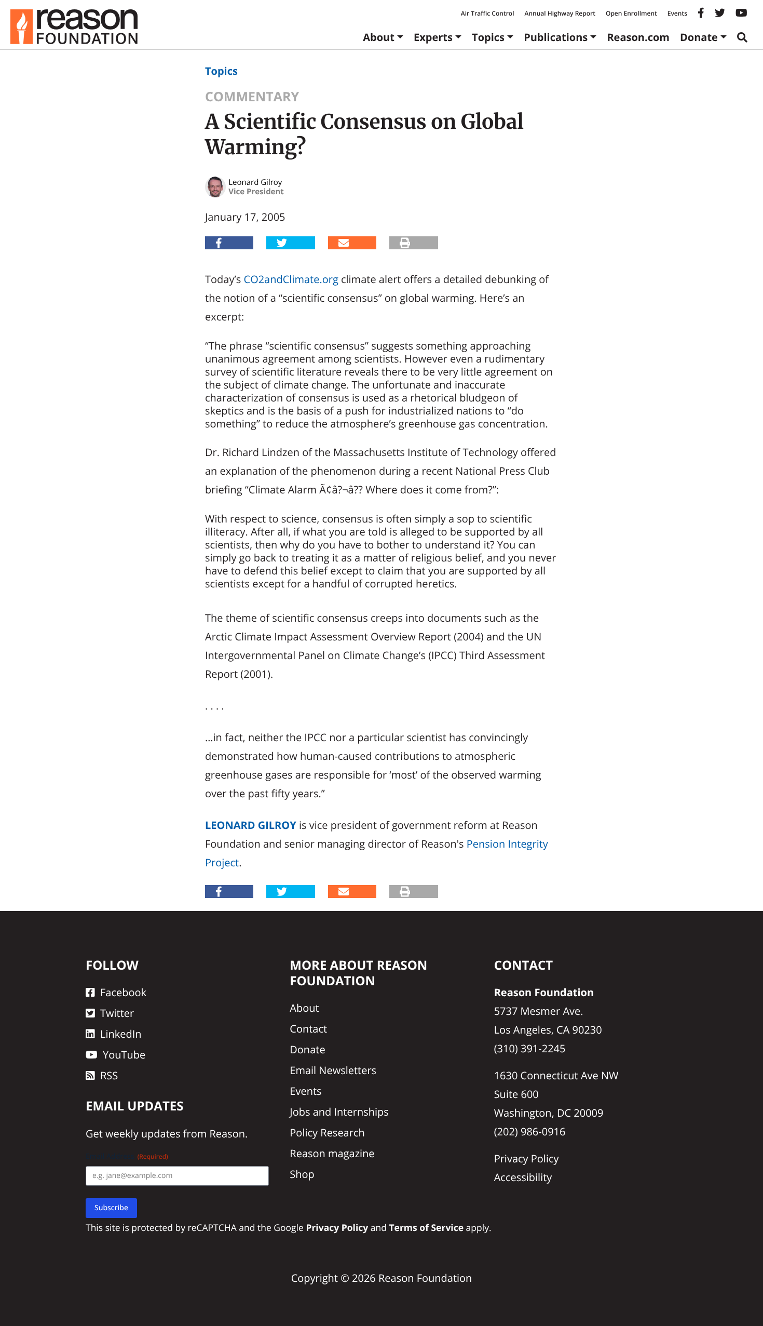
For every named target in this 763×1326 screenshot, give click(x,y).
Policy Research (327, 1133)
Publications (556, 37)
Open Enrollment (631, 13)
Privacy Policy (526, 1158)
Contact (308, 1029)
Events (677, 13)
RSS (109, 1075)
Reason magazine (332, 1153)
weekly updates (142, 1134)
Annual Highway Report (559, 13)
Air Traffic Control (487, 13)
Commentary (252, 96)
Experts (433, 37)
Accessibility (523, 1177)
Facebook (123, 992)
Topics (488, 37)
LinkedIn (121, 1034)
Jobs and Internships (339, 1112)
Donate (699, 37)
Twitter (117, 1013)
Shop (302, 1174)
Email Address (127, 1156)
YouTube (124, 1055)
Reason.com (638, 37)
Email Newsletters (333, 1070)
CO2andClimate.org (291, 279)
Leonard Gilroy (250, 825)
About (378, 37)
